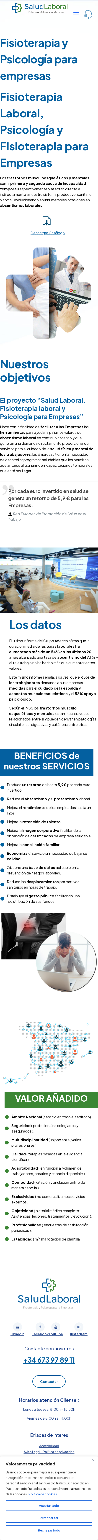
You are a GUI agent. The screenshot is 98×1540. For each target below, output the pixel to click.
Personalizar (49, 1518)
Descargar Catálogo (48, 232)
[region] (49, 1498)
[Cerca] (93, 1460)
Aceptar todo (49, 1505)
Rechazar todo (49, 1530)
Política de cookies (42, 1494)
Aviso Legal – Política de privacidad (49, 1452)
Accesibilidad (49, 1446)
